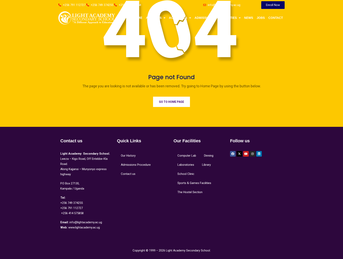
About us (154, 17)
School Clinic (185, 174)
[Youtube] (246, 154)
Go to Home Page (171, 101)
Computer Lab (186, 155)
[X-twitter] (239, 154)
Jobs (261, 17)
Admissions (204, 17)
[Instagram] (252, 154)
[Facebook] (233, 154)
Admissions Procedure (136, 165)
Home (137, 17)
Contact (275, 17)
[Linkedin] (259, 154)
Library (206, 165)
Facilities (229, 17)
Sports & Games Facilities (194, 183)
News (248, 17)
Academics (178, 17)
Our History (128, 155)
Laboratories (185, 165)
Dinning (208, 155)
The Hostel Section (189, 192)
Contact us (128, 174)
